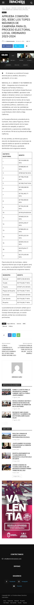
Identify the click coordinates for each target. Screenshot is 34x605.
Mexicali (8, 8)
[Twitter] (14, 335)
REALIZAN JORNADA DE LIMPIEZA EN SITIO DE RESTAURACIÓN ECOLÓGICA (21, 435)
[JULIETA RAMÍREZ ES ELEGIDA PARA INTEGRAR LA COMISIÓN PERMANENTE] (6, 446)
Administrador (10, 41)
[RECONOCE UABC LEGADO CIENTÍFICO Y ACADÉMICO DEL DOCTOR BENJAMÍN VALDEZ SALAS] (6, 414)
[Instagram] (19, 581)
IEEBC (24, 323)
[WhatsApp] (18, 335)
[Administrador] (3, 41)
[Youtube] (14, 586)
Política (11, 326)
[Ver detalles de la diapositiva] (17, 509)
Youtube (19, 586)
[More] (27, 46)
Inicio (3, 8)
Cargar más (16, 476)
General (19, 323)
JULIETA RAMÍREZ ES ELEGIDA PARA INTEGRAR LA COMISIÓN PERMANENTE (21, 445)
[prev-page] (3, 423)
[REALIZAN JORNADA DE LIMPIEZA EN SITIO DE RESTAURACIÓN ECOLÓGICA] (6, 436)
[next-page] (6, 423)
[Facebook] (10, 335)
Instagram (25, 581)
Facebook (12, 581)
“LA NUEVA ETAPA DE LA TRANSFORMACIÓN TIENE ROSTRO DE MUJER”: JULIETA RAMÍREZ (25, 349)
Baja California (11, 323)
